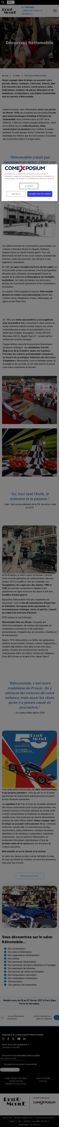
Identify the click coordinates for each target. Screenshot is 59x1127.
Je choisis (28, 186)
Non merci (16, 194)
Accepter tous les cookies (40, 194)
